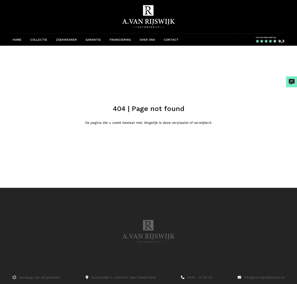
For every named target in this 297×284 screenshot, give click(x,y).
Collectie (38, 39)
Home (17, 39)
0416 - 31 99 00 (199, 277)
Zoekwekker (66, 39)
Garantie (93, 39)
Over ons (147, 39)
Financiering (120, 39)
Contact (171, 39)
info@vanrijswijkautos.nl (263, 277)
